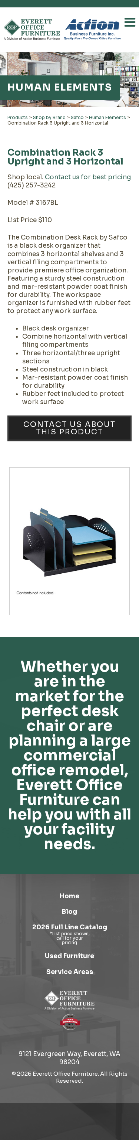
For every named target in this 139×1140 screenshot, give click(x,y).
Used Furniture (69, 956)
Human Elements (107, 117)
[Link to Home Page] (69, 1000)
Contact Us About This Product (69, 428)
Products (17, 117)
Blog (69, 912)
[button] (130, 22)
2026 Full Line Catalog (69, 927)
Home (69, 896)
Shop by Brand (49, 117)
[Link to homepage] (32, 29)
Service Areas (69, 972)
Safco (77, 117)
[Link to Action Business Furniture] (92, 29)
